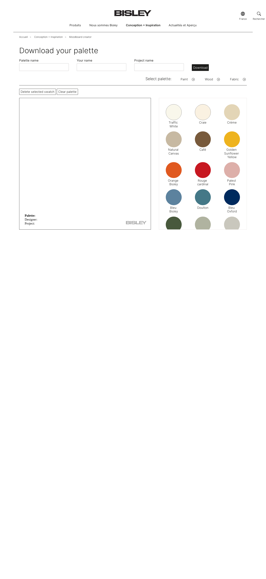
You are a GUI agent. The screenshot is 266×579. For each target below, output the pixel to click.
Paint (184, 79)
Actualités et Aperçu (183, 25)
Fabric (234, 79)
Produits (75, 25)
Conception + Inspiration (143, 25)
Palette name (29, 60)
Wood (209, 79)
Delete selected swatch (37, 92)
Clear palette (67, 92)
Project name (143, 60)
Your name (84, 60)
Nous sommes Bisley (103, 25)
